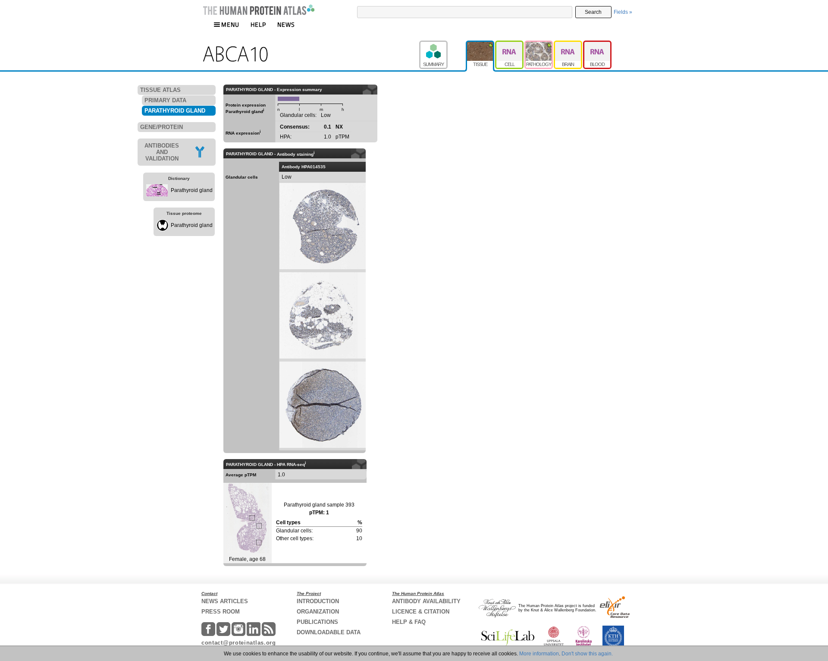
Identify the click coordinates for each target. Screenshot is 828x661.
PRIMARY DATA (165, 100)
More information (539, 654)
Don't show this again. (587, 654)
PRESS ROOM (220, 611)
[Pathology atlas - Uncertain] (539, 44)
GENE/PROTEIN (161, 127)
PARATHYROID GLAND (174, 110)
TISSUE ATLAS (160, 90)
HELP (258, 24)
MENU (230, 24)
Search (593, 12)
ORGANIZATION (318, 611)
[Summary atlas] (442, 44)
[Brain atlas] (568, 44)
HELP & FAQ (409, 622)
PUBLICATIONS (317, 622)
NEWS (286, 24)
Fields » (623, 12)
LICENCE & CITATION (420, 611)
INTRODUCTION (318, 601)
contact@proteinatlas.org (238, 642)
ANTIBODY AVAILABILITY (426, 601)
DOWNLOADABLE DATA (329, 632)
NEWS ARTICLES (224, 601)
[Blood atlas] (597, 44)
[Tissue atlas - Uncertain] (480, 44)
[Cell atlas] (509, 44)
